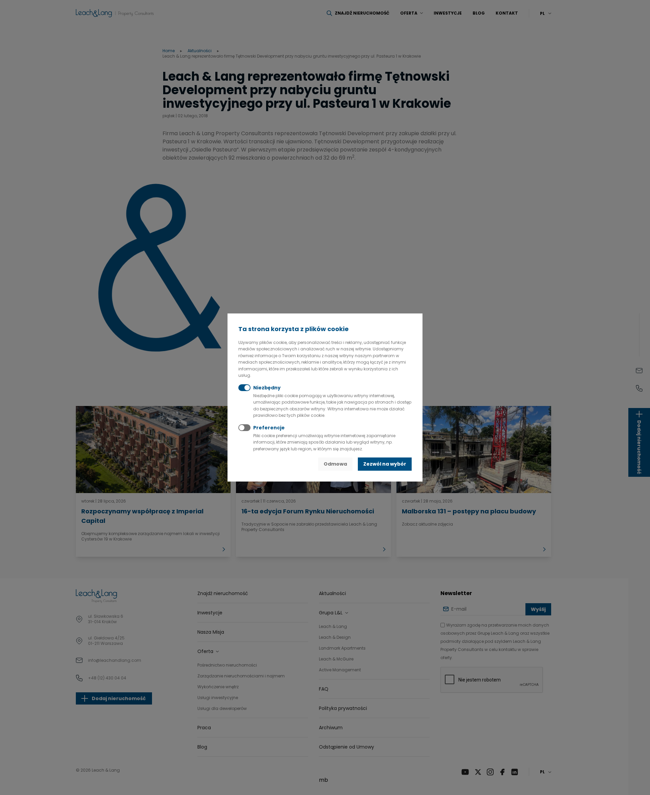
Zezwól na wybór (384, 464)
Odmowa (335, 464)
